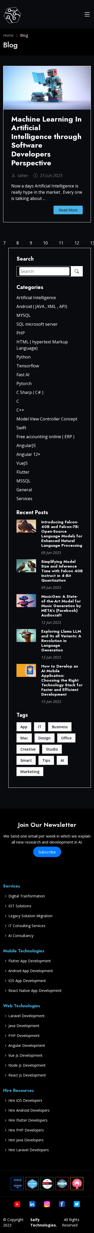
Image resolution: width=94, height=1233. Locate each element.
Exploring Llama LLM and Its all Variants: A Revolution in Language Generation (61, 640)
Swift (21, 428)
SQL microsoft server (37, 324)
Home (8, 35)
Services (24, 498)
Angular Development (26, 1045)
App (23, 726)
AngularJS (26, 445)
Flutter (23, 472)
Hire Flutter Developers (28, 1120)
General (24, 490)
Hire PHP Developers (26, 1130)
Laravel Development (26, 1016)
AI (62, 760)
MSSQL (23, 481)
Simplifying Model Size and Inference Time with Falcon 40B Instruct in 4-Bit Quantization (62, 571)
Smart (26, 760)
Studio (52, 749)
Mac (24, 737)
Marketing (29, 771)
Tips (46, 760)
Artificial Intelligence (36, 297)
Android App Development (30, 971)
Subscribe (47, 851)
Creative (28, 749)
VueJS (22, 463)
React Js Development (27, 1075)
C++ (20, 410)
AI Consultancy (20, 936)
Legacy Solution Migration (30, 916)
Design (44, 737)
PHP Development (24, 1035)
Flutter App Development (29, 961)
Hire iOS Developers (25, 1100)
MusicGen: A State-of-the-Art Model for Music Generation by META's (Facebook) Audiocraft (61, 606)
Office (66, 737)
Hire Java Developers (26, 1140)
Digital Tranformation (26, 896)
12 (76, 243)
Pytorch (24, 383)
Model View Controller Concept (46, 419)
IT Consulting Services (26, 926)
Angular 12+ (28, 454)
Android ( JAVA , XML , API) (41, 306)
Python (23, 357)
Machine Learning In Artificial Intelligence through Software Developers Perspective (46, 141)
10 (45, 243)
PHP (20, 333)
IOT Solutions (19, 906)
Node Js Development (27, 1065)
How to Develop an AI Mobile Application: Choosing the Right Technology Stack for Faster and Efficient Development (62, 680)
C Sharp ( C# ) (29, 392)
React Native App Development (35, 990)
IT (40, 726)
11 (61, 243)
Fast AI (23, 375)
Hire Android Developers (29, 1110)
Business (60, 726)
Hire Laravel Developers (28, 1150)
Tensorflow (27, 366)
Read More (68, 209)
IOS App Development (27, 981)
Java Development (23, 1026)
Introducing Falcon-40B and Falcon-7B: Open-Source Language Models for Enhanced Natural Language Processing (61, 533)
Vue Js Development (25, 1055)
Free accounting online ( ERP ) (45, 436)
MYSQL (23, 315)
